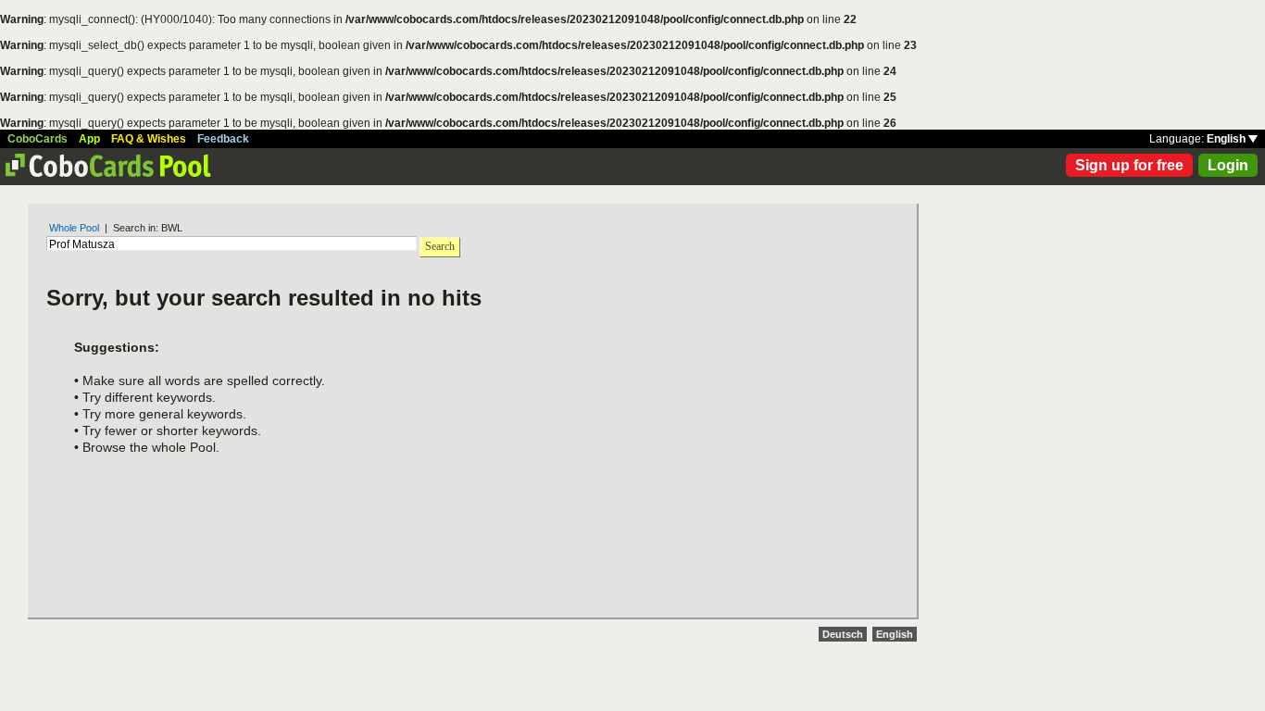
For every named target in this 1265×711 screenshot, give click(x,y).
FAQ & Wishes (148, 138)
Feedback (223, 138)
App (89, 138)
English (1227, 138)
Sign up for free (1129, 165)
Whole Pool (74, 227)
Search (440, 246)
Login (1228, 165)
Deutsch (842, 634)
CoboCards (37, 138)
